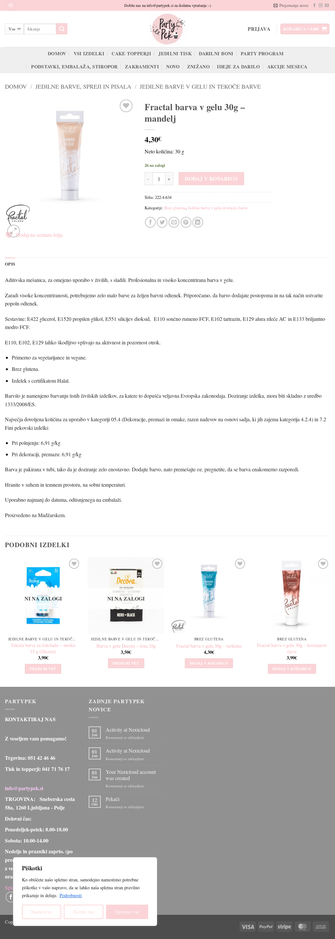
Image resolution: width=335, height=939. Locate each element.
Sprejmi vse (127, 912)
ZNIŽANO (198, 66)
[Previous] (5, 621)
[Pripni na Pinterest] (186, 222)
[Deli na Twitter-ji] (162, 222)
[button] (11, 5)
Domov (57, 53)
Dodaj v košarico (211, 178)
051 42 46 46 (41, 757)
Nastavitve (41, 912)
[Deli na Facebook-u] (150, 222)
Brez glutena (175, 208)
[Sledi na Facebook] (314, 5)
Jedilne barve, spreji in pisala (83, 86)
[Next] (330, 621)
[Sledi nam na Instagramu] (321, 5)
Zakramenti (142, 66)
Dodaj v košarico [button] (209, 663)
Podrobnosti (71, 895)
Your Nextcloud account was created (131, 775)
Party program (262, 53)
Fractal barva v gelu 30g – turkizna (208, 646)
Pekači (112, 799)
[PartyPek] (167, 29)
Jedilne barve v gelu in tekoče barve (200, 86)
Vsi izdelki (89, 53)
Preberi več (43, 668)
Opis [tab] (10, 264)
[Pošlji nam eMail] (327, 5)
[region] (85, 891)
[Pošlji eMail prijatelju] (173, 222)
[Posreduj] (61, 28)
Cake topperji (131, 53)
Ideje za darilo (238, 66)
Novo (173, 66)
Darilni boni (216, 53)
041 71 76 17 (56, 769)
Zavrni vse (83, 912)
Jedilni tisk (174, 53)
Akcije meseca (287, 66)
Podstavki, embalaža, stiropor (74, 66)
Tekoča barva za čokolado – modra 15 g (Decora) (43, 648)
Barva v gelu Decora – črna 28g (126, 646)
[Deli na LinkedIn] (197, 222)
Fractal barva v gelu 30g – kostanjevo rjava (292, 648)
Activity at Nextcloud (128, 729)
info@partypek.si (24, 788)
